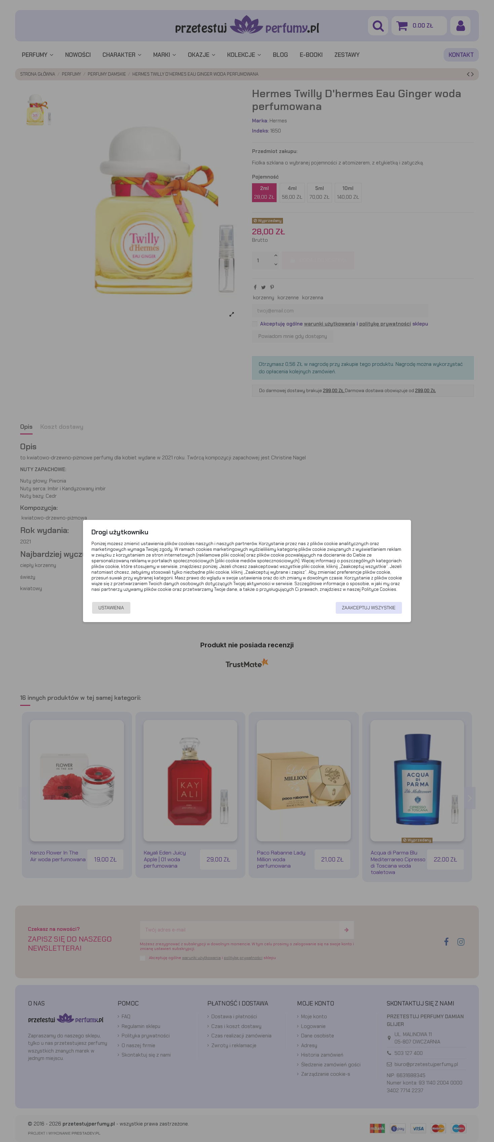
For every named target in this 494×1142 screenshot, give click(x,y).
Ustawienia (111, 608)
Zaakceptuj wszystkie (369, 608)
